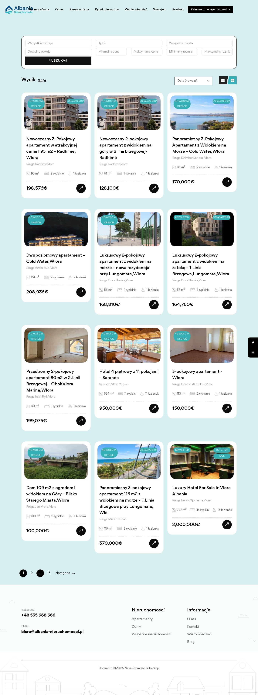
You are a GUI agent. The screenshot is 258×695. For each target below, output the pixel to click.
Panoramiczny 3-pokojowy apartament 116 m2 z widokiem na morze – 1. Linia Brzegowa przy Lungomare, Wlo (126, 500)
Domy (136, 627)
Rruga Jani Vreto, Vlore (41, 506)
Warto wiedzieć (136, 9)
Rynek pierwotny (107, 9)
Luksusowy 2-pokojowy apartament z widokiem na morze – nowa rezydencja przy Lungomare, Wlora (125, 264)
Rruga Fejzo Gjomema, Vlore (191, 500)
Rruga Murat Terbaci (113, 519)
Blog (191, 642)
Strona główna (38, 9)
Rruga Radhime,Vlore (40, 164)
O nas (59, 9)
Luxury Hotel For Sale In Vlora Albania (201, 491)
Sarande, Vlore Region (114, 384)
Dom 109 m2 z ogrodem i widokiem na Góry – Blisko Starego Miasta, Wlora (51, 494)
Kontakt (178, 9)
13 (48, 573)
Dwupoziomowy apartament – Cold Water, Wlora (55, 258)
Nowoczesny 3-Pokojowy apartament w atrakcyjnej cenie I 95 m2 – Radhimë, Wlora (51, 148)
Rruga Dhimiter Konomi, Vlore (191, 158)
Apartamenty (142, 619)
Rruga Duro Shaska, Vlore (116, 280)
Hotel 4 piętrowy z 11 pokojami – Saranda (128, 374)
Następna (62, 573)
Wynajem (159, 9)
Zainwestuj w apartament (209, 9)
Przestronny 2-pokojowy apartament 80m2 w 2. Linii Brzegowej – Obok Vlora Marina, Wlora (53, 381)
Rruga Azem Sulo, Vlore (41, 268)
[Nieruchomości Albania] (19, 9)
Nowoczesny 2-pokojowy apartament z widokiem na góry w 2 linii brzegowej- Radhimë (125, 148)
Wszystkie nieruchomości (151, 634)
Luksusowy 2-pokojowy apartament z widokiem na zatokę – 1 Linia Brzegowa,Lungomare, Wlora (200, 264)
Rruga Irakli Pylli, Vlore (40, 396)
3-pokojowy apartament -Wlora (197, 374)
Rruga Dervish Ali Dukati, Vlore (192, 384)
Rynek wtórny (79, 9)
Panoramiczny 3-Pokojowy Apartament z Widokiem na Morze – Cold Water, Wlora (199, 145)
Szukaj (60, 61)
